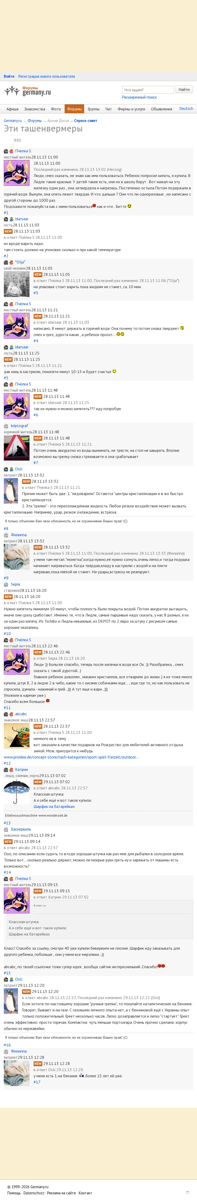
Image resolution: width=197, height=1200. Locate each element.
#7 (36, 462)
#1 (6, 212)
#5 (6, 377)
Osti (18, 468)
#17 (37, 1081)
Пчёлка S (23, 150)
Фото (56, 108)
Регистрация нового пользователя (46, 76)
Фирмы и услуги (131, 108)
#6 (36, 414)
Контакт (85, 1192)
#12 (7, 763)
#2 (6, 255)
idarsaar (21, 218)
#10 (7, 633)
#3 (36, 292)
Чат (108, 108)
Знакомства (34, 108)
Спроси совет (85, 120)
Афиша (12, 108)
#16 (7, 1044)
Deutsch (186, 108)
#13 (7, 822)
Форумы (30, 87)
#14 (7, 872)
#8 (6, 528)
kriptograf (19, 425)
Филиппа (19, 534)
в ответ (11, 237)
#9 (6, 577)
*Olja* (20, 261)
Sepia (15, 584)
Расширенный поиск (139, 97)
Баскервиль (21, 829)
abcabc (21, 713)
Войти (9, 76)
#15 (7, 972)
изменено (69, 169)
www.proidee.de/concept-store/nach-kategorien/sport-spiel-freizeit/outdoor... (71, 757)
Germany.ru (13, 120)
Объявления (161, 108)
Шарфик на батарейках (54, 806)
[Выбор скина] (186, 1192)
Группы (94, 108)
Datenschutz (34, 1192)
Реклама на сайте (61, 1192)
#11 (7, 707)
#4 (36, 340)
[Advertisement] (98, 36)
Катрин (21, 769)
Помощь (14, 1192)
